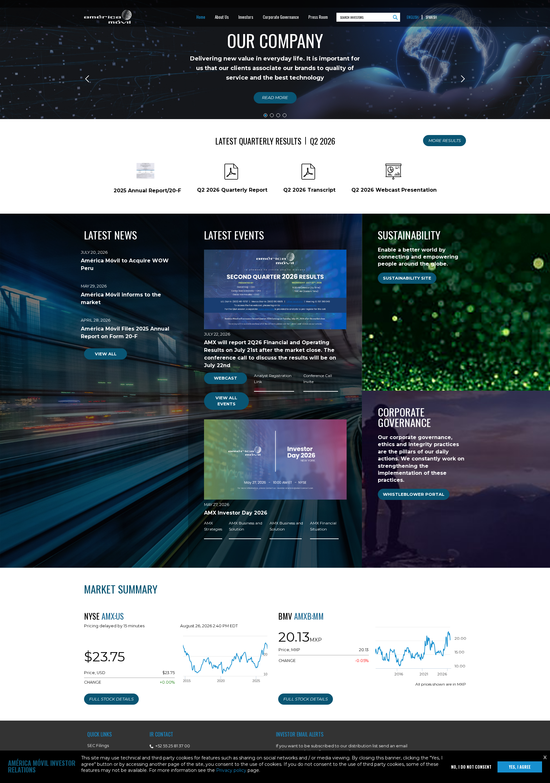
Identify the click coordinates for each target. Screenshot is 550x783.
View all (105, 353)
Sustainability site (407, 278)
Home (200, 17)
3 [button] (278, 115)
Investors (245, 17)
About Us (222, 17)
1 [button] (265, 115)
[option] (275, 78)
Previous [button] (87, 78)
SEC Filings (98, 745)
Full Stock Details (111, 698)
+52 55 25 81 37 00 (172, 746)
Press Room (318, 17)
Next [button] (462, 78)
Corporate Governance (281, 17)
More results (444, 140)
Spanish (431, 17)
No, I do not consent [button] (471, 767)
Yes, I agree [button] (520, 767)
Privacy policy (231, 770)
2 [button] (272, 115)
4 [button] (284, 115)
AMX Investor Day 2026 (235, 513)
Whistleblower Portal (413, 494)
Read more (275, 97)
